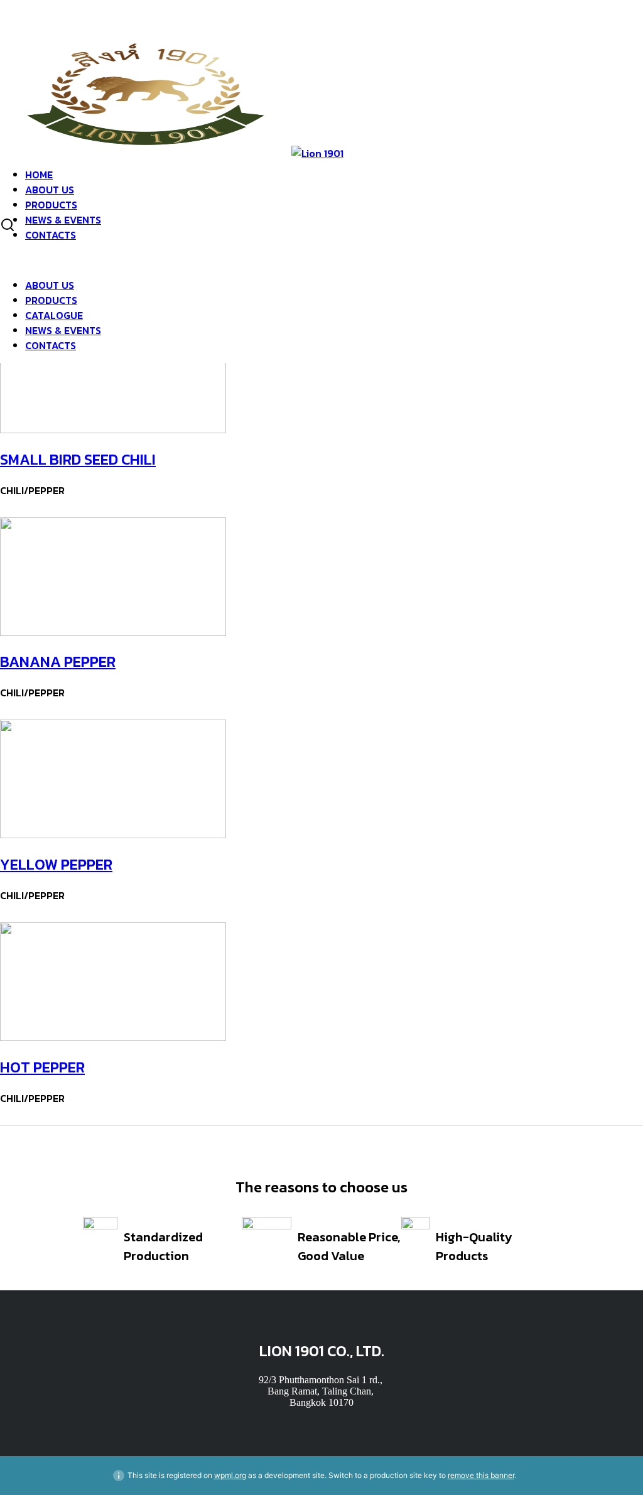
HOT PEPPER (42, 1067)
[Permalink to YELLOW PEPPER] (113, 834)
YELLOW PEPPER (56, 864)
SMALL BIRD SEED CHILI (78, 459)
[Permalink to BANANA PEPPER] (113, 632)
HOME (39, 174)
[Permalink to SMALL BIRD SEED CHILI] (113, 429)
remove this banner (481, 1475)
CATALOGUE (54, 315)
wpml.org (230, 1475)
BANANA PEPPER (58, 661)
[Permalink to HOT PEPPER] (113, 1037)
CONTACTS (50, 234)
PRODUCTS (51, 204)
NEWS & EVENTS (63, 219)
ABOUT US (49, 189)
